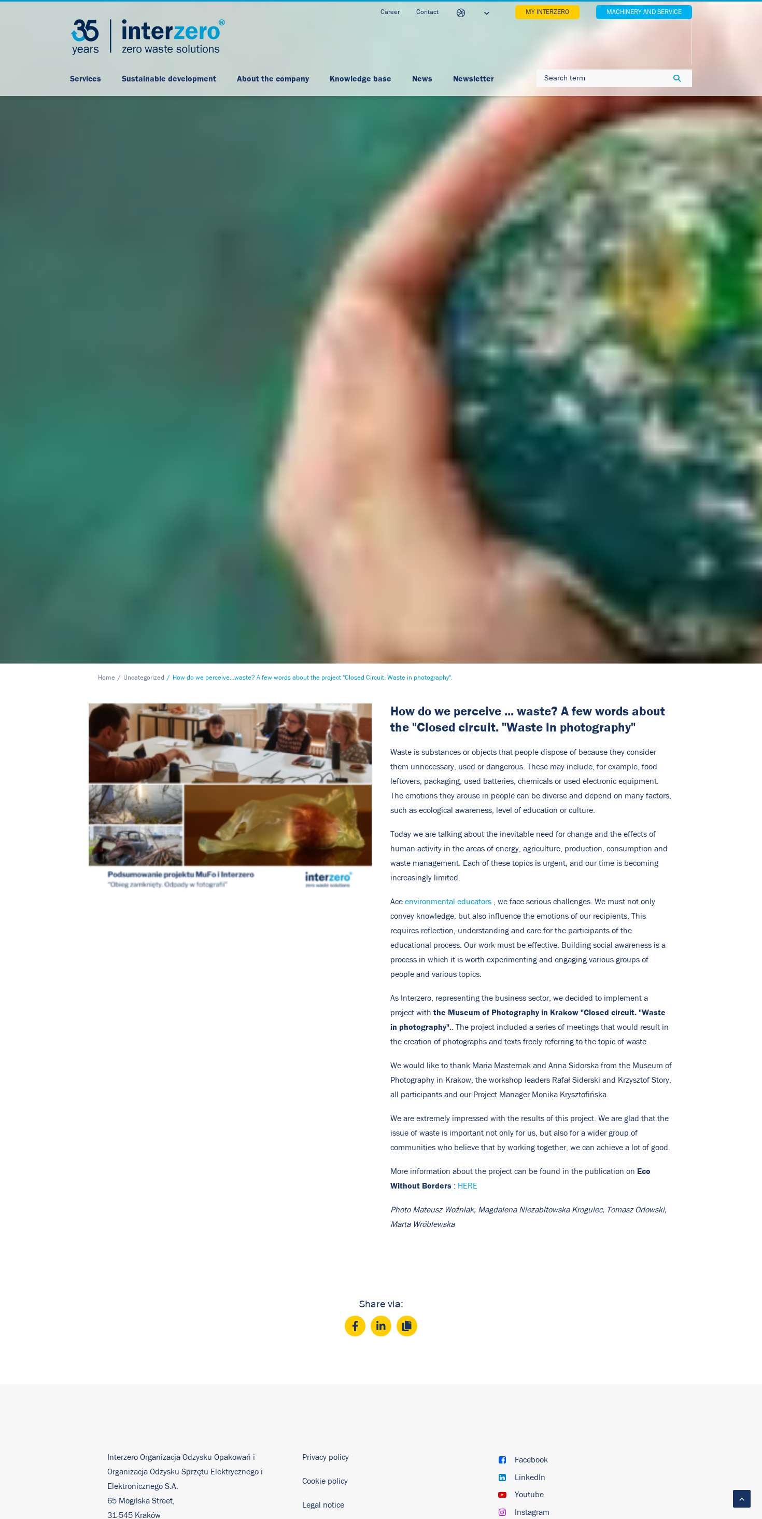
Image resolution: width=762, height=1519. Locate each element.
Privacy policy (325, 1457)
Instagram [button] (532, 1512)
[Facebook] (355, 1326)
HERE (467, 1186)
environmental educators (448, 901)
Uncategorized (143, 677)
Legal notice (323, 1505)
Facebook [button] (531, 1460)
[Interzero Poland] (147, 37)
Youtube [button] (529, 1494)
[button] (502, 1461)
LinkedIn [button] (530, 1477)
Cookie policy (325, 1481)
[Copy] (407, 1326)
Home (106, 677)
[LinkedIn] (381, 1326)
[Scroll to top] (742, 1498)
